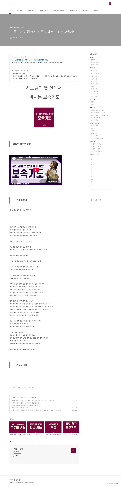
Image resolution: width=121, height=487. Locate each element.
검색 (105, 3)
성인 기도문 (94, 81)
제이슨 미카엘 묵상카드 (97, 138)
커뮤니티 (85, 10)
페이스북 (91, 200)
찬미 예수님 (16, 451)
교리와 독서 (73, 10)
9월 (91, 177)
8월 (91, 174)
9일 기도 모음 (94, 91)
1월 (91, 157)
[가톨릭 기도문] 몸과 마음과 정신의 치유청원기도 (25, 403)
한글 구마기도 (94, 71)
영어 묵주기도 (94, 65)
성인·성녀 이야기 (95, 117)
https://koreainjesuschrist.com (21, 57)
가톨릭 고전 (94, 133)
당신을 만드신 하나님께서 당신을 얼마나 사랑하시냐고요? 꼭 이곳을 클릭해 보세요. (37, 62)
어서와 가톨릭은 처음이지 (97, 110)
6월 (91, 169)
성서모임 (92, 99)
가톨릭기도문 (43, 10)
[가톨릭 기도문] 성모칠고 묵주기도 (21, 408)
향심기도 (93, 128)
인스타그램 (96, 200)
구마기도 (31, 10)
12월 (92, 184)
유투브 (100, 200)
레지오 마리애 (94, 136)
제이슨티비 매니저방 (96, 144)
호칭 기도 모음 (94, 94)
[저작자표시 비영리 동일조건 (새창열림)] (31, 387)
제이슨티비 (93, 141)
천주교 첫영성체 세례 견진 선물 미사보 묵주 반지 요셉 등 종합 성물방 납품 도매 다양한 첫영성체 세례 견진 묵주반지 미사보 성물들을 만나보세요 (44, 77)
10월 (92, 179)
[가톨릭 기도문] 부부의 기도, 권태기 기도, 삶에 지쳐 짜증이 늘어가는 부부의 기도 (34, 401)
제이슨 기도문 (94, 96)
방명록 (96, 10)
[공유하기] (16, 387)
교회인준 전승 (94, 120)
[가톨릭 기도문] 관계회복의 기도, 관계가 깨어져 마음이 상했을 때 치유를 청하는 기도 (35, 410)
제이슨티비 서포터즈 (96, 146)
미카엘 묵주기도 (95, 62)
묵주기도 (19, 10)
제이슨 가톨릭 (18, 449)
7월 (91, 172)
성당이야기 (93, 107)
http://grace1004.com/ (18, 71)
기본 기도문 (94, 79)
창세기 (92, 102)
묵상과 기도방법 (58, 10)
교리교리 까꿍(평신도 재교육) (98, 113)
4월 (91, 164)
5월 (91, 167)
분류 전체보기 (94, 54)
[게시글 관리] (19, 387)
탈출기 (92, 104)
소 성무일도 (94, 131)
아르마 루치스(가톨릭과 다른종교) (99, 115)
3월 (91, 162)
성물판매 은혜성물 (18, 73)
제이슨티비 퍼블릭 (95, 149)
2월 (91, 159)
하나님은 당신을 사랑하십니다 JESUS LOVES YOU (29, 60)
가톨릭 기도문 (16, 397)
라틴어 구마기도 (95, 73)
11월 (92, 182)
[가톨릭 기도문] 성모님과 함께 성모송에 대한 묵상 (25, 405)
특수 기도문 (24, 397)
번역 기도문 (94, 86)
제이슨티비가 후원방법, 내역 (98, 151)
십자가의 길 (94, 89)
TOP (110, 480)
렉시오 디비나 (94, 126)
